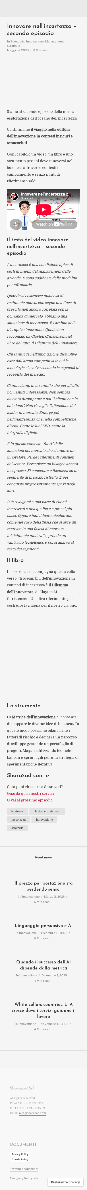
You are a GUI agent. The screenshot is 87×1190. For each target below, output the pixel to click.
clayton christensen (47, 811)
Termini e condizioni (24, 1169)
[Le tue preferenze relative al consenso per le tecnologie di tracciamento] (65, 1182)
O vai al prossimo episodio (29, 800)
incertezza (18, 819)
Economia (17, 41)
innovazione (44, 819)
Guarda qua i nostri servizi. (31, 794)
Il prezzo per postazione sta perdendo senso (43, 886)
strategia (17, 828)
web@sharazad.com (32, 1113)
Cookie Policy (20, 1159)
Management (54, 41)
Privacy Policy (20, 1154)
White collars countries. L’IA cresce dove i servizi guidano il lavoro (44, 1011)
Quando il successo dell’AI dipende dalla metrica (43, 965)
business (17, 811)
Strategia (13, 45)
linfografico (32, 1178)
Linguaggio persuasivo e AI (43, 926)
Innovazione (35, 41)
